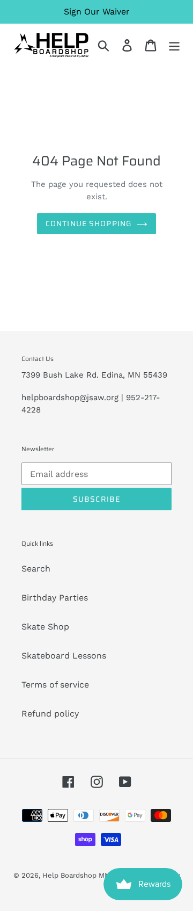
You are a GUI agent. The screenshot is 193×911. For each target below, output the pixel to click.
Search (35, 568)
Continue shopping (88, 223)
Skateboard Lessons (63, 655)
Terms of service (55, 684)
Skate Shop (45, 626)
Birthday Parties (54, 597)
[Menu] (174, 45)
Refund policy (50, 713)
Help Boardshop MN (76, 875)
